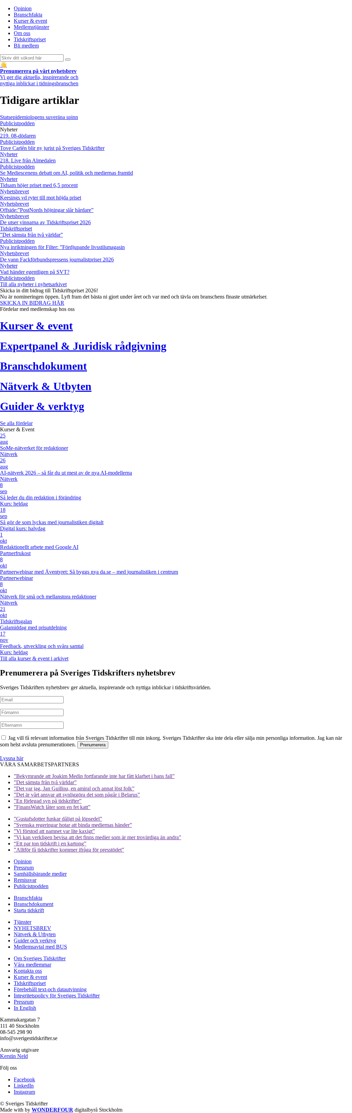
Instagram (24, 1092)
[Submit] (67, 59)
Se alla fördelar (16, 423)
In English (25, 1008)
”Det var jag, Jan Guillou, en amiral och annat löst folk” (74, 788)
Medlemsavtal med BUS (40, 947)
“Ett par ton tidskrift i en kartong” (50, 843)
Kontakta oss (28, 971)
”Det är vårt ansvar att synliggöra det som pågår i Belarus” (77, 795)
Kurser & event (30, 21)
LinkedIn (24, 1086)
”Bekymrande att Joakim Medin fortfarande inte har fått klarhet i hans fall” (94, 776)
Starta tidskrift (29, 910)
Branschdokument (33, 904)
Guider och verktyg (35, 940)
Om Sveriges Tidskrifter (40, 958)
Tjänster (22, 922)
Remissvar (25, 880)
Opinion (23, 8)
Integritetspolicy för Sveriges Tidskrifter (57, 995)
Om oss (22, 33)
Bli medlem (26, 45)
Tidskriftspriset (30, 39)
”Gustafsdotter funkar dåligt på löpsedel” (58, 819)
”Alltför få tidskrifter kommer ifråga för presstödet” (69, 850)
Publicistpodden (31, 886)
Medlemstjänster (31, 27)
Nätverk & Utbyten (35, 934)
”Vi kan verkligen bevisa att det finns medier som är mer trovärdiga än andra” (97, 837)
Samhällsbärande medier (40, 874)
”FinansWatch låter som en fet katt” (52, 807)
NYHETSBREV (32, 928)
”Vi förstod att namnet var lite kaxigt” (54, 831)
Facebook (24, 1079)
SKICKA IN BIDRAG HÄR (32, 303)
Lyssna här (11, 758)
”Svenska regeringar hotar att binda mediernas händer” (73, 825)
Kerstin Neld (14, 1056)
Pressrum (24, 868)
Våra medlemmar (32, 965)
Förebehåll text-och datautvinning (50, 989)
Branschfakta (28, 15)
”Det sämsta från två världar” (45, 782)
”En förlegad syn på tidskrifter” (47, 801)
